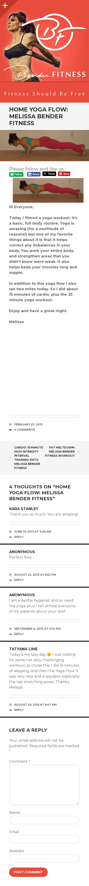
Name (14, 813)
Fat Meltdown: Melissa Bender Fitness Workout (60, 451)
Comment (19, 761)
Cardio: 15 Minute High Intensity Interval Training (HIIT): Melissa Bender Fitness (28, 458)
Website (16, 851)
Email (14, 832)
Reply (19, 537)
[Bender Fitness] (44, 53)
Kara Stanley (23, 509)
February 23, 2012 (28, 424)
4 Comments (24, 429)
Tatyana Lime (23, 649)
